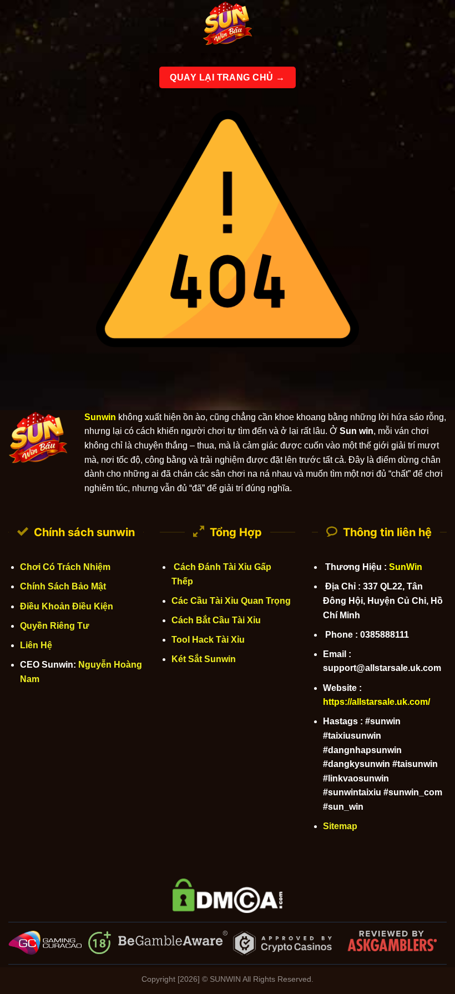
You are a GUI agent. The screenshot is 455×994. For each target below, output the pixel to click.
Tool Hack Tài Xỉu (208, 639)
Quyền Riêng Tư (54, 625)
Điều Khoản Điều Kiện (66, 606)
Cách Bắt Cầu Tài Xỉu (216, 620)
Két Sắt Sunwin (203, 659)
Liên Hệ (36, 645)
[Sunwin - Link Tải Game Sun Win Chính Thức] (227, 25)
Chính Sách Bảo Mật (63, 586)
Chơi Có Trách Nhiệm (65, 567)
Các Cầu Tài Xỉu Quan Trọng (231, 601)
